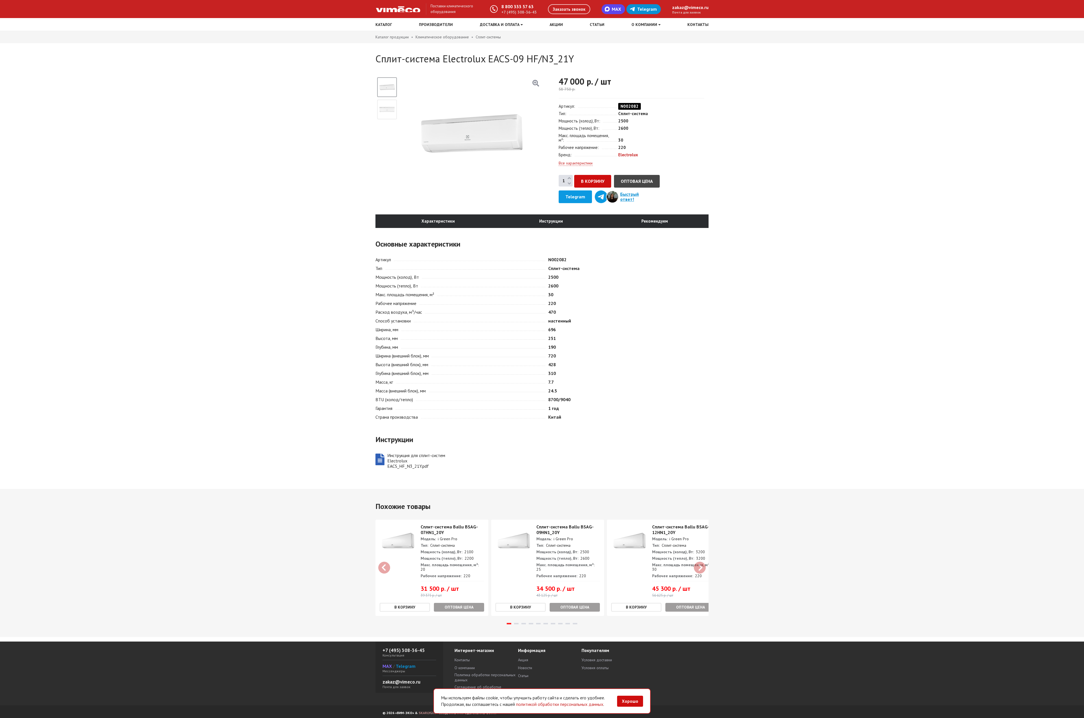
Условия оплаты (595, 667)
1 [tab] (509, 623)
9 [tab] (567, 623)
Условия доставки (597, 659)
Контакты (698, 24)
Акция (523, 659)
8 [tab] (560, 623)
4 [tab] (531, 623)
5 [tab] (538, 623)
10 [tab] (575, 623)
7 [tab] (553, 623)
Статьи (597, 24)
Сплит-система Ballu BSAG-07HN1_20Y (449, 529)
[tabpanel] (431, 568)
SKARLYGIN (427, 713)
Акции (556, 24)
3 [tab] (523, 623)
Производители (436, 24)
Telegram (647, 9)
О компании (464, 667)
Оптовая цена (637, 181)
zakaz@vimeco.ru (690, 7)
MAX (616, 9)
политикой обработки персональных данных (559, 704)
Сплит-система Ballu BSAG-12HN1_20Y (680, 529)
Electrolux (628, 154)
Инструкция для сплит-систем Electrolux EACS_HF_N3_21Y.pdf (416, 461)
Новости (525, 667)
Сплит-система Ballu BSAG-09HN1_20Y (565, 529)
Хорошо (630, 701)
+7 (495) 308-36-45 (519, 12)
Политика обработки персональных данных (484, 677)
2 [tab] (516, 623)
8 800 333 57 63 (517, 6)
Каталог (383, 24)
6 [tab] (545, 623)
